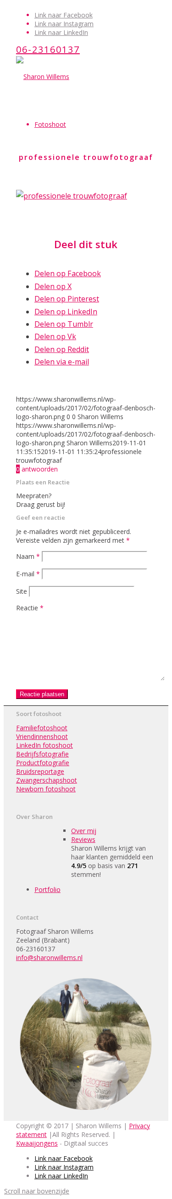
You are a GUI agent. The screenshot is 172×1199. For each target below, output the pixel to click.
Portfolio (47, 889)
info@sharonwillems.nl (49, 957)
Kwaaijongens (37, 1143)
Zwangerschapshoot (46, 780)
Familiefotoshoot (41, 727)
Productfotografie (42, 762)
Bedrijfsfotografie (42, 754)
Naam (28, 556)
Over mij (83, 830)
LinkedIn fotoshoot (44, 745)
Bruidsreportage (40, 771)
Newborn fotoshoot (46, 788)
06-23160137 (48, 49)
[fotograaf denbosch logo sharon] (42, 76)
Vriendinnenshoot (42, 736)
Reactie (30, 607)
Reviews (83, 839)
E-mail (28, 573)
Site (21, 591)
